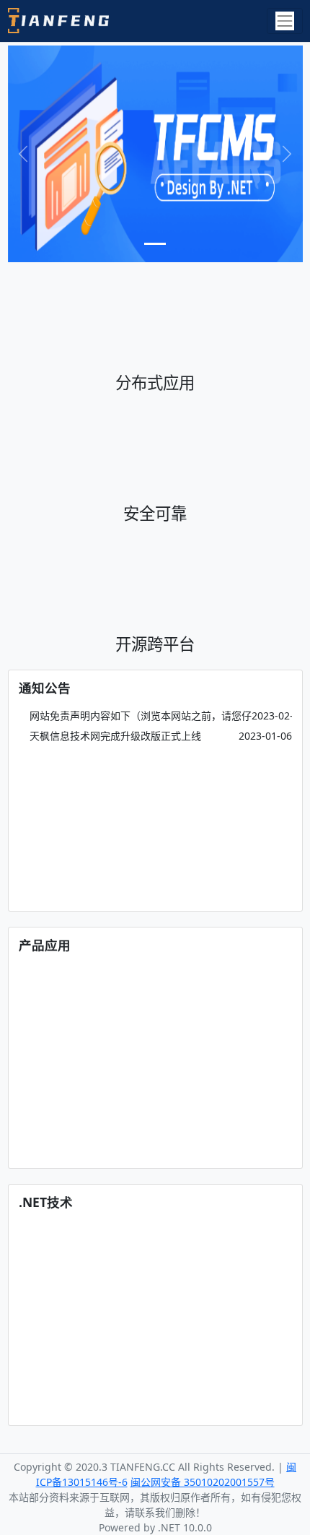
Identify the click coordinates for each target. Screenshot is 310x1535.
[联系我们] (155, 154)
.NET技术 (46, 1202)
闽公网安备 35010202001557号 (202, 1482)
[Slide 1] (155, 243)
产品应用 (45, 945)
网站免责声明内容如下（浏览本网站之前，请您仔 (139, 715)
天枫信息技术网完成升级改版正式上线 (114, 736)
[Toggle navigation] (284, 20)
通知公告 (45, 687)
